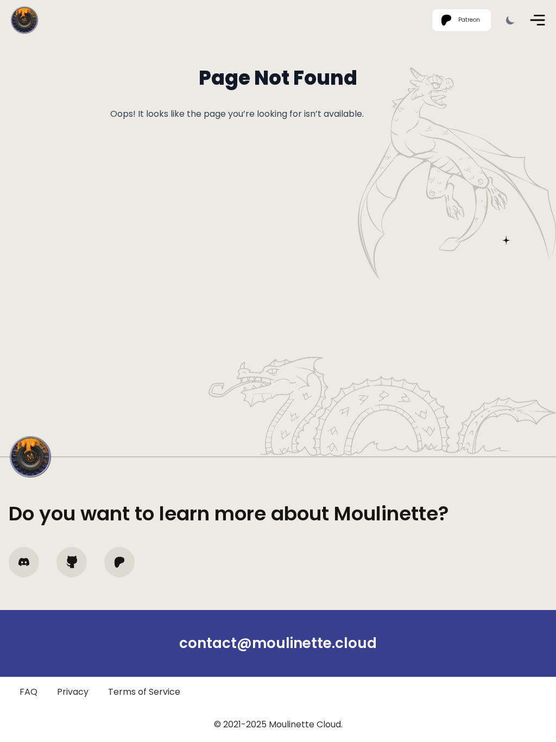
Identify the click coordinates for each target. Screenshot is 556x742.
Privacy (73, 692)
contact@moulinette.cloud (278, 643)
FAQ (28, 692)
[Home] (24, 20)
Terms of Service (144, 692)
